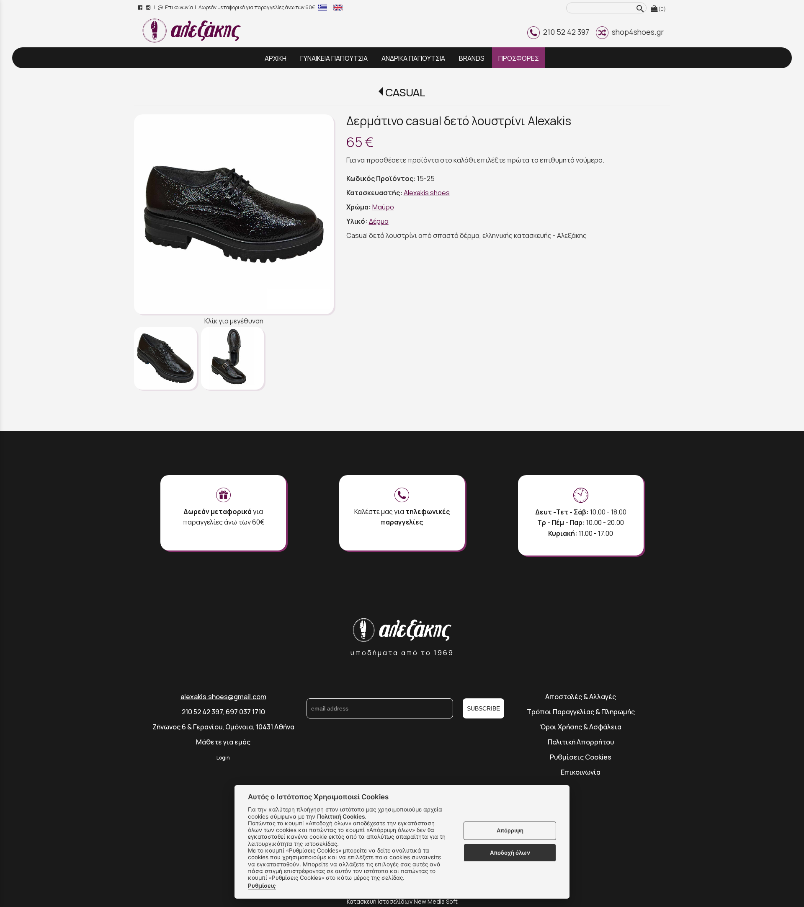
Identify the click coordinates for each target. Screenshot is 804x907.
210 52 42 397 (564, 32)
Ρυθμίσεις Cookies (580, 757)
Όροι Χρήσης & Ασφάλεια (580, 726)
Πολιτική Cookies (341, 816)
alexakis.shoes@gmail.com (223, 696)
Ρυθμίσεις (262, 885)
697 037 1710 (245, 711)
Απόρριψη (510, 830)
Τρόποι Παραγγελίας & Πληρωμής (581, 711)
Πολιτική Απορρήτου (581, 742)
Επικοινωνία (178, 7)
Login (223, 757)
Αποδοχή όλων (510, 852)
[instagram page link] (149, 7)
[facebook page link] (141, 7)
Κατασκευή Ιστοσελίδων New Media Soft (402, 901)
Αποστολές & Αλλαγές (580, 696)
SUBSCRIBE (483, 708)
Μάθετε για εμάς (223, 742)
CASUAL (405, 92)
